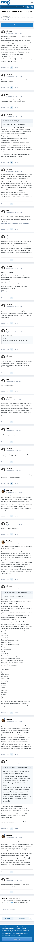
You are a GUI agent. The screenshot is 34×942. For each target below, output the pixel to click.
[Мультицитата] (11, 67)
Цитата (16, 67)
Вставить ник (5, 67)
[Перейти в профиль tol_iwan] (3, 32)
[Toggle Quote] (4, 120)
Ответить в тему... (10, 909)
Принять (17, 939)
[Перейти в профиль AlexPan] (3, 491)
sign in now (10, 902)
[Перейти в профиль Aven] (3, 95)
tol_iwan (7, 16)
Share (8, 918)
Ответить (17, 25)
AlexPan (9, 490)
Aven (8, 94)
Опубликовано (14, 33)
